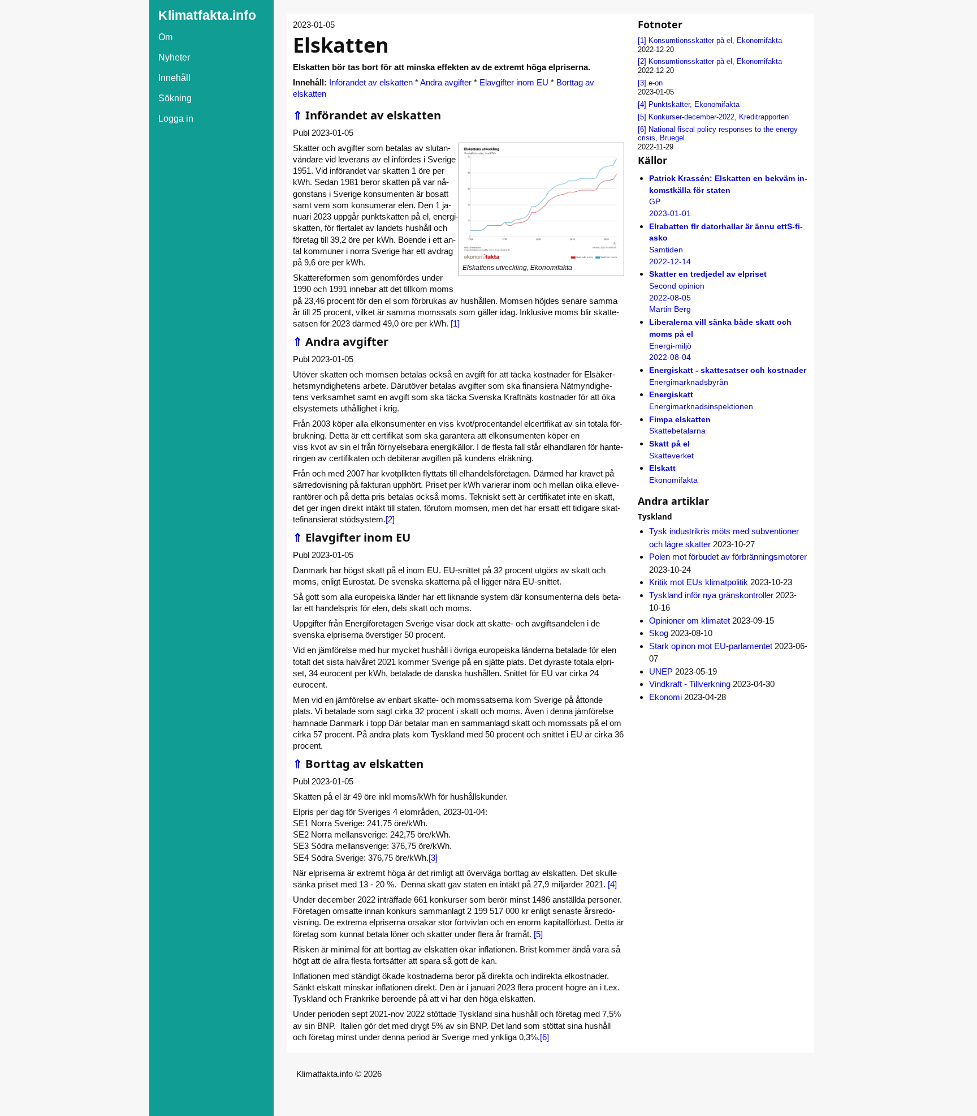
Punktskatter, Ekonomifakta (694, 104)
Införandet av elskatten (371, 82)
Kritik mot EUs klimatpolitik (698, 582)
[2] (390, 519)
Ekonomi (665, 697)
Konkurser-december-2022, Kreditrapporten (719, 117)
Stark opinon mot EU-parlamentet (710, 646)
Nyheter (174, 57)
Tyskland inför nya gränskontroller (711, 595)
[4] (612, 884)
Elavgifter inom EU (513, 82)
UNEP (661, 671)
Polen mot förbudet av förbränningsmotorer (728, 556)
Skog (658, 633)
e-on (656, 83)
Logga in (175, 118)
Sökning (175, 98)
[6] (544, 1037)
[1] (455, 323)
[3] (433, 857)
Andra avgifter (446, 82)
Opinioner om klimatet (689, 620)
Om (165, 37)
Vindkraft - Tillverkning (689, 684)
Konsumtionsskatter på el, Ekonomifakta (715, 40)
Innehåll (174, 78)
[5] (538, 934)
